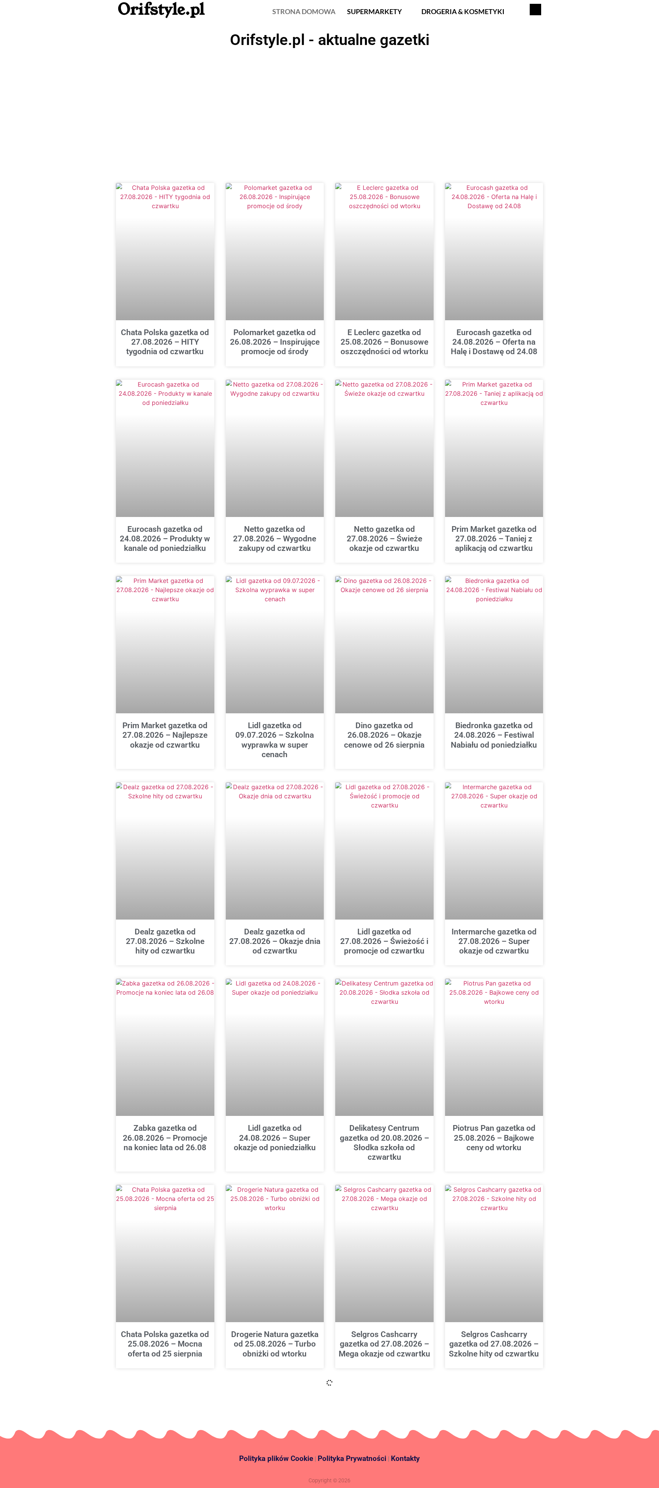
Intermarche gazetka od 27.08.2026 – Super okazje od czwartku (494, 941)
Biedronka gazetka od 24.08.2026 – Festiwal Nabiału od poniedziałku (494, 735)
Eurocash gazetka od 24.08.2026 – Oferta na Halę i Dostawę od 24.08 (494, 342)
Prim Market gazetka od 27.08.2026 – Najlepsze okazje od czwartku (164, 735)
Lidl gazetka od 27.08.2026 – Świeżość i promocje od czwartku (384, 941)
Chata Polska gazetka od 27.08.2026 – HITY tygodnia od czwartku (165, 342)
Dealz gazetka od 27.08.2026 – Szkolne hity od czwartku (165, 941)
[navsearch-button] (535, 9)
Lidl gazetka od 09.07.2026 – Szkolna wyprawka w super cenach (274, 740)
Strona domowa (304, 11)
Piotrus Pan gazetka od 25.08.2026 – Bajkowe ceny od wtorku (494, 1138)
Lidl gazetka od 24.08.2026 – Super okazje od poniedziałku (275, 1138)
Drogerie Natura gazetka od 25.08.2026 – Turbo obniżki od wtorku (274, 1344)
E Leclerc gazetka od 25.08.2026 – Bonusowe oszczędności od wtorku (384, 342)
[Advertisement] (329, 108)
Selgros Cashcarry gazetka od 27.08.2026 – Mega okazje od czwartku (384, 1344)
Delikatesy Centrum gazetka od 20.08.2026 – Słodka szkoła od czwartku (384, 1143)
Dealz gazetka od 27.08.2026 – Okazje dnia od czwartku (274, 941)
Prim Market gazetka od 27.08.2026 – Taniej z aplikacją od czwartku (494, 539)
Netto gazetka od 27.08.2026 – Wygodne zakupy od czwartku (274, 539)
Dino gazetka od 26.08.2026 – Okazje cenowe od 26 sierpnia (384, 735)
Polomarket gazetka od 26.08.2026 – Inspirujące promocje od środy (275, 342)
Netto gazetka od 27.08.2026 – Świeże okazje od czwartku (384, 539)
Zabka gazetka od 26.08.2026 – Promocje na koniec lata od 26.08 (165, 1138)
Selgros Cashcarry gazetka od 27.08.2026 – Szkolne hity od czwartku (494, 1344)
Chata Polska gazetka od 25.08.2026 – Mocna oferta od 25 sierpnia (165, 1344)
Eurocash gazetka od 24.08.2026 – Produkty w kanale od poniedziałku (165, 539)
